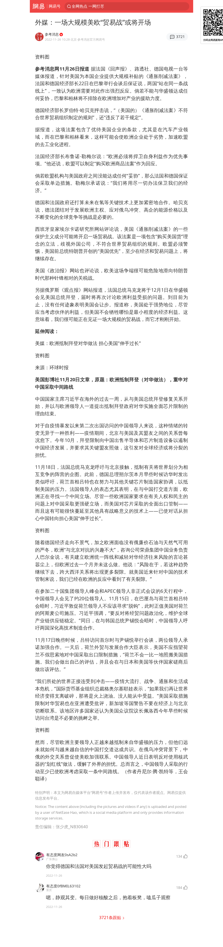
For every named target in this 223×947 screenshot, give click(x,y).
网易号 (55, 6)
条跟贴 (110, 917)
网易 (38, 6)
